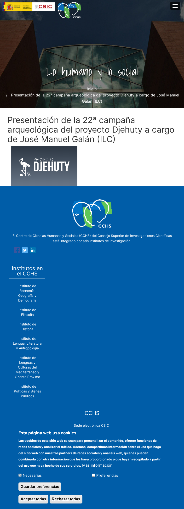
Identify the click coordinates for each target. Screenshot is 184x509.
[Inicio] (71, 10)
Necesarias (32, 475)
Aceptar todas (33, 499)
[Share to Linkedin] (33, 251)
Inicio (92, 88)
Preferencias (107, 475)
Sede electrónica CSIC (91, 425)
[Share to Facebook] (17, 251)
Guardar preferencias (40, 487)
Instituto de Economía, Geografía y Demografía (27, 293)
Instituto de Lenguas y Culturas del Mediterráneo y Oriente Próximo (27, 367)
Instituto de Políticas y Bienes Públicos (27, 391)
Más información (97, 465)
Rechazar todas (66, 499)
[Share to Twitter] (25, 251)
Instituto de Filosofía (27, 312)
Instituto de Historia (27, 326)
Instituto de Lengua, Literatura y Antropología (27, 343)
